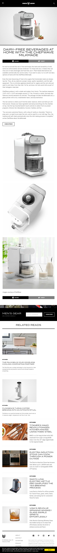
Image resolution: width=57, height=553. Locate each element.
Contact (18, 538)
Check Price (9, 124)
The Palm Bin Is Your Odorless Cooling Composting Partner (18, 363)
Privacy (18, 543)
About (17, 535)
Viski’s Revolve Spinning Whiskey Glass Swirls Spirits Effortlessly (41, 512)
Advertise (19, 541)
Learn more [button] (35, 551)
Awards (18, 546)
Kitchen (5, 359)
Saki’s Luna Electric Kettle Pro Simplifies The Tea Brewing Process (41, 483)
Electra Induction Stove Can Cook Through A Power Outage (41, 455)
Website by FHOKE (6, 541)
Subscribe (49, 314)
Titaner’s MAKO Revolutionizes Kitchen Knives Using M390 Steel (41, 428)
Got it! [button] (49, 549)
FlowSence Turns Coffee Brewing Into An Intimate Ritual (19, 409)
